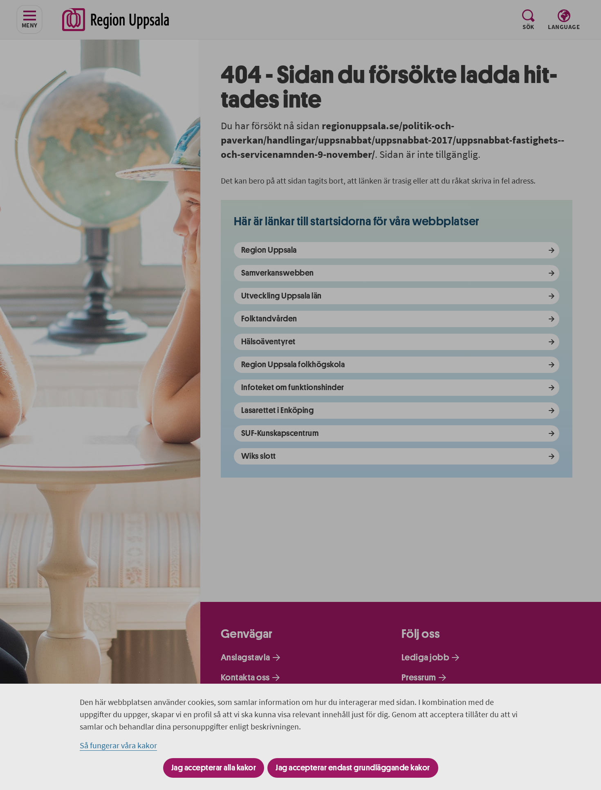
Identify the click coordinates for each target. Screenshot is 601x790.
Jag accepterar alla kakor (213, 767)
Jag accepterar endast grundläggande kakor (353, 767)
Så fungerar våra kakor (118, 745)
